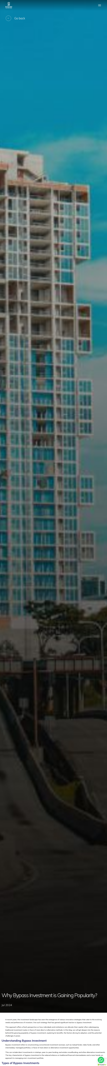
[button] (101, 1060)
